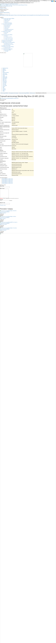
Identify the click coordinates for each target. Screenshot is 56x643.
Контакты (16, 3)
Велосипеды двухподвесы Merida (8, 18)
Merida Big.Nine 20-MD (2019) (7, 178)
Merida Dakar (5, 74)
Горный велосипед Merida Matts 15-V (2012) (4, 229)
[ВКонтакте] (51, 1)
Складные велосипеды (6, 45)
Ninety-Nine (5, 81)
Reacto (4, 86)
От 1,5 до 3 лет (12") (8, 36)
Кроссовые (6, 32)
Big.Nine (4, 69)
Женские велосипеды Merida (7, 40)
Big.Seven (4, 70)
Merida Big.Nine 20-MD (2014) (7, 183)
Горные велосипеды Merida (7, 23)
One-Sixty (4, 84)
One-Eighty (5, 82)
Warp (3, 90)
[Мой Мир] (55, 1)
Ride (3, 87)
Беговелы (6, 35)
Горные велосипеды (18, 15)
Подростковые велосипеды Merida (8, 42)
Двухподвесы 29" (7, 19)
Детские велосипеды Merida (7, 34)
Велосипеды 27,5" (7, 24)
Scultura (4, 88)
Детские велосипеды (36, 15)
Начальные (6, 21)
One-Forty (4, 83)
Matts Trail (4, 80)
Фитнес (5, 33)
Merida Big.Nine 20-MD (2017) (7, 181)
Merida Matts (5, 77)
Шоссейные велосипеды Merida (8, 46)
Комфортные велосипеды (6, 41)
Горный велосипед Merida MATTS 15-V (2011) (4, 224)
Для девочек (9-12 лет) (8, 43)
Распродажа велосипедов (13, 93)
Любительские (7, 20)
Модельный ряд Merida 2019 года (6, 6)
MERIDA (1, 15)
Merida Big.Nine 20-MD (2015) (7, 182)
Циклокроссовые (7, 47)
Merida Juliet (5, 76)
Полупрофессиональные (8, 29)
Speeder (4, 89)
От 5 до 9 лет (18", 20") (8, 39)
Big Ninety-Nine (5, 68)
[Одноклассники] (54, 1)
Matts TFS (4, 78)
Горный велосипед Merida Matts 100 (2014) (4, 212)
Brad (3, 71)
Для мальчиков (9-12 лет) (8, 44)
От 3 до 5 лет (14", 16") (8, 37)
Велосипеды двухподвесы (8, 15)
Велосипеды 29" (7, 26)
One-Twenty (5, 85)
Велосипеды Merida (4, 93)
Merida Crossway (6, 72)
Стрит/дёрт (6, 51)
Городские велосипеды (27, 15)
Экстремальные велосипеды (7, 48)
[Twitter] (52, 1)
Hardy (4, 75)
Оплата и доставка (8, 3)
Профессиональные (8, 22)
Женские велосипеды (44, 15)
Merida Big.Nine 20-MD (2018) (7, 179)
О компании (2, 3)
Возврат (12, 3)
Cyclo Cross (5, 73)
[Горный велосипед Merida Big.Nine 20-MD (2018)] (9, 98)
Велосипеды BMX (7, 49)
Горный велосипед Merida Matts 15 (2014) (4, 218)
